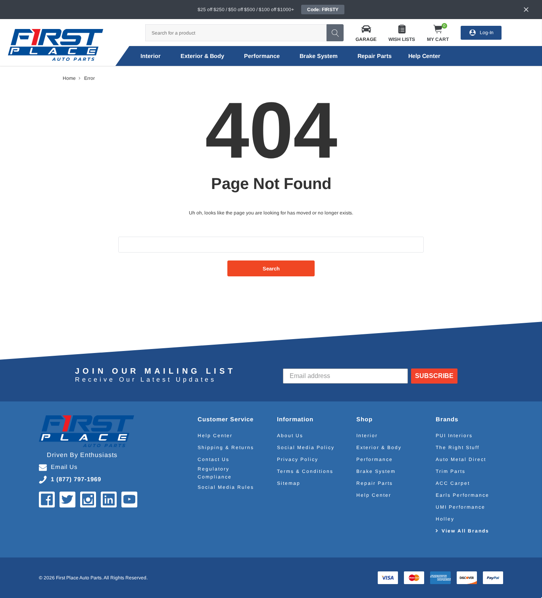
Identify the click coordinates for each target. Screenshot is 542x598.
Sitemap (288, 483)
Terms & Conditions (305, 471)
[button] (366, 33)
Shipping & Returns (226, 447)
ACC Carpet (453, 483)
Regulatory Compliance (215, 473)
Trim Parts (450, 471)
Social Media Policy (305, 447)
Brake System (319, 56)
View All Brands (465, 531)
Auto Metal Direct (461, 459)
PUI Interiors (454, 435)
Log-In (487, 32)
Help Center (215, 435)
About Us (290, 435)
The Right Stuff (457, 447)
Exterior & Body (202, 56)
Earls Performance (462, 495)
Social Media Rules (226, 487)
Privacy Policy (297, 459)
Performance (262, 56)
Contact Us (213, 459)
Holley (445, 519)
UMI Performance (460, 507)
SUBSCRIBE (434, 375)
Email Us (64, 466)
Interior (150, 56)
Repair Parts (374, 56)
